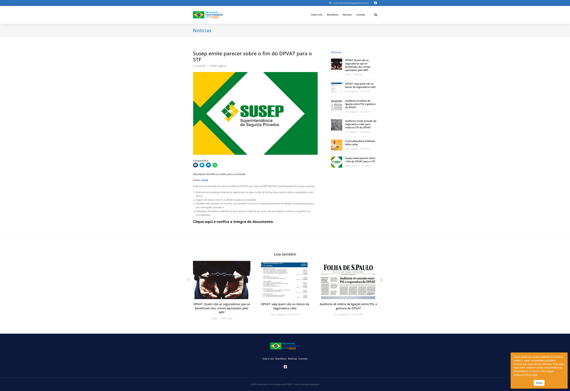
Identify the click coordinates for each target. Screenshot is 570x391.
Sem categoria (277, 314)
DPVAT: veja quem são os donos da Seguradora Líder (360, 85)
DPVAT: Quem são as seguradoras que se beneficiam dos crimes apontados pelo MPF (357, 65)
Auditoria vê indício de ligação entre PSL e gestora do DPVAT (360, 104)
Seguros (222, 65)
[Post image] (336, 64)
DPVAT (213, 65)
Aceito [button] (539, 383)
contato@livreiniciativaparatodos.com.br (351, 3)
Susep (204, 180)
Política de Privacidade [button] (525, 375)
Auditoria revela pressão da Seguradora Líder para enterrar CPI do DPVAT (360, 124)
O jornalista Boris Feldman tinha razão (360, 142)
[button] (195, 165)
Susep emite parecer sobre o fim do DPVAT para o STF (360, 160)
